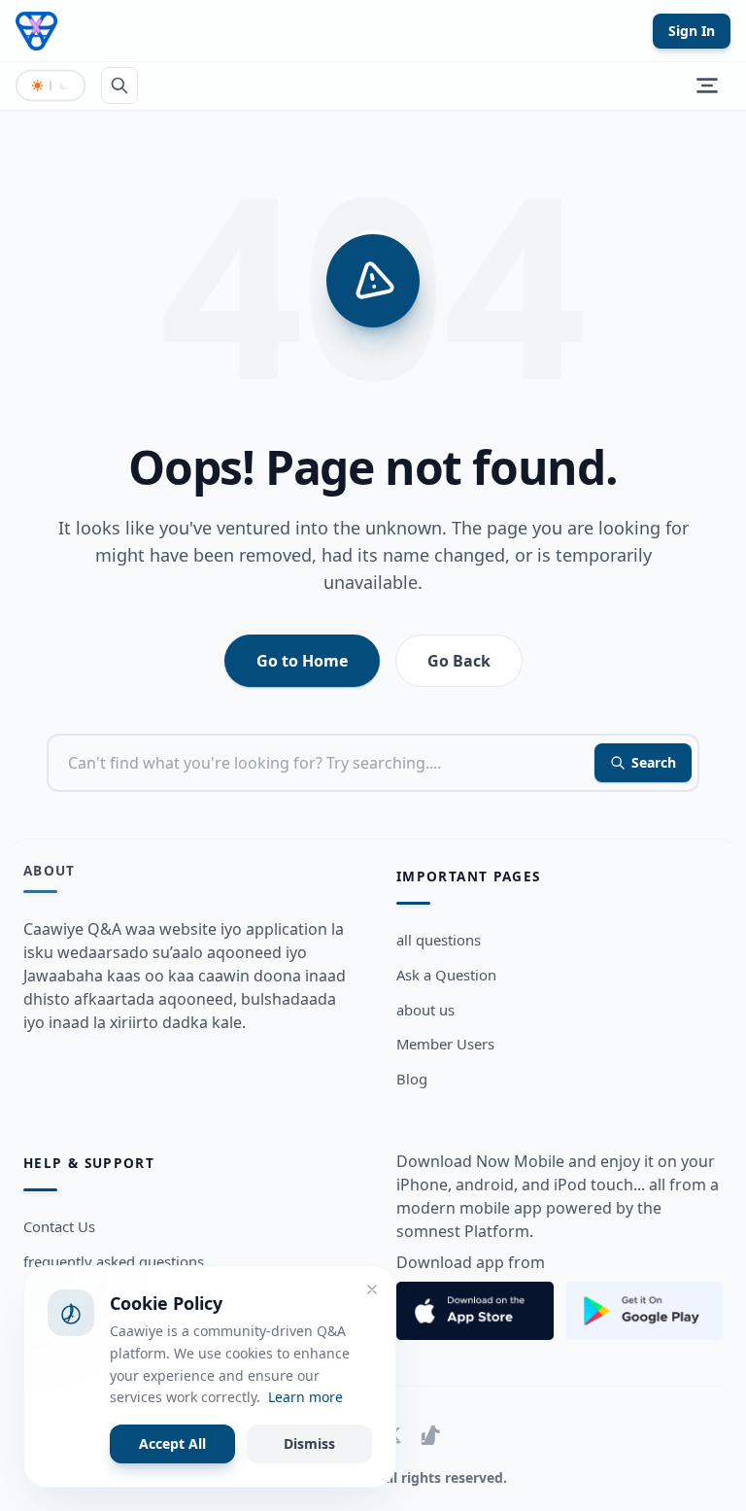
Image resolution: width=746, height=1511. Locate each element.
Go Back (459, 660)
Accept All (172, 1443)
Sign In (691, 30)
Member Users (445, 1043)
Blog (411, 1078)
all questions (438, 939)
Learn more (305, 1397)
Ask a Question (446, 974)
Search (653, 762)
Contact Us (59, 1226)
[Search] (119, 85)
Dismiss (309, 1443)
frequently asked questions (113, 1261)
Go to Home (302, 660)
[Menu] (707, 85)
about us (425, 1009)
